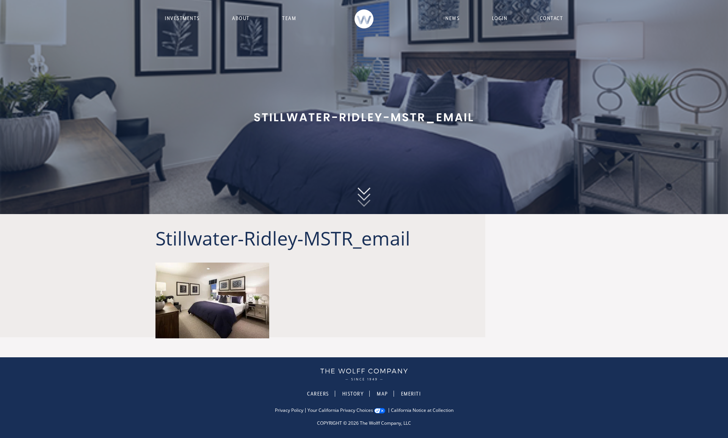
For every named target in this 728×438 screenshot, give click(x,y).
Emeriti (411, 394)
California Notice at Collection (422, 410)
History (353, 394)
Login (500, 18)
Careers (318, 394)
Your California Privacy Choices (340, 410)
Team (289, 18)
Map (382, 394)
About (241, 18)
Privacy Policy (289, 410)
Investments (182, 18)
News (453, 18)
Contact (551, 18)
